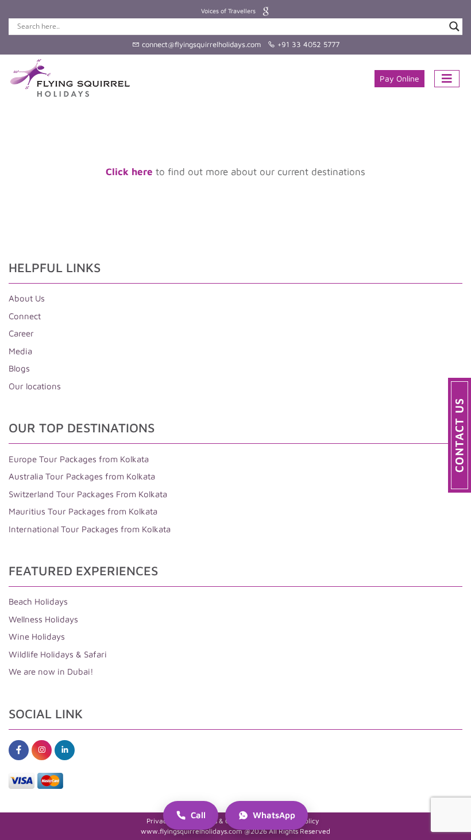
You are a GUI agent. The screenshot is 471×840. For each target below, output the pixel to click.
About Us (27, 298)
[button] (459, 435)
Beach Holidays (38, 601)
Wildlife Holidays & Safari (58, 654)
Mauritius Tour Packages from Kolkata (83, 511)
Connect (25, 316)
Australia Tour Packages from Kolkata (82, 476)
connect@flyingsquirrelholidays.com (200, 44)
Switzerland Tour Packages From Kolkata (88, 494)
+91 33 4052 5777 (307, 44)
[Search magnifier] (454, 26)
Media (20, 351)
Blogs (19, 368)
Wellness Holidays (43, 619)
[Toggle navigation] (447, 78)
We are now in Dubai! (51, 671)
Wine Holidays (37, 636)
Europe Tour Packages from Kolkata (79, 459)
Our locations (35, 386)
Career (21, 333)
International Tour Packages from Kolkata (90, 529)
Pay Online (399, 78)
